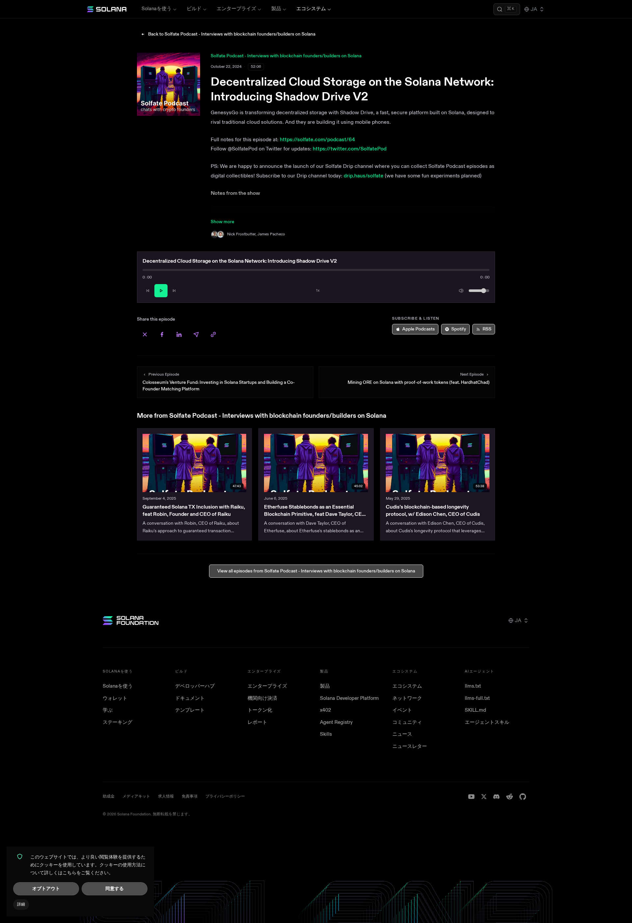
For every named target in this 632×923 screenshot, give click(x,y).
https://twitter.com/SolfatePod (349, 148)
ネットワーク (407, 698)
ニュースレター (409, 746)
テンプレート (190, 710)
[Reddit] (509, 796)
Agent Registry (336, 722)
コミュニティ (407, 722)
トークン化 (260, 710)
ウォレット (115, 698)
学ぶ (108, 710)
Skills (326, 734)
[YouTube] (471, 796)
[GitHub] (522, 796)
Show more (222, 221)
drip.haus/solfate (363, 175)
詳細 (21, 904)
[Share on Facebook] (162, 334)
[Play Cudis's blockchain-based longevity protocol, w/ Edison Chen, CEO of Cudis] (437, 463)
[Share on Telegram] (196, 334)
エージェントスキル (487, 722)
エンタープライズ (236, 9)
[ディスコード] (496, 796)
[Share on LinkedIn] (179, 334)
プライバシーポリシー (225, 796)
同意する (114, 888)
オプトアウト (46, 888)
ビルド (194, 9)
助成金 (109, 796)
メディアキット (136, 796)
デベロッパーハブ (195, 686)
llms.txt (473, 686)
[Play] (161, 290)
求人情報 (166, 796)
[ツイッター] (484, 797)
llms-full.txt (477, 698)
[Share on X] (145, 334)
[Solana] (106, 9)
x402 (325, 710)
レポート (257, 722)
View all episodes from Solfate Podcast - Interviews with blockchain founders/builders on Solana (316, 571)
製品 (276, 9)
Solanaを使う (156, 9)
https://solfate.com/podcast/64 (317, 139)
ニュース (402, 734)
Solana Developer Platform (349, 698)
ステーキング (117, 722)
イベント (402, 710)
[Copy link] (213, 334)
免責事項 (190, 796)
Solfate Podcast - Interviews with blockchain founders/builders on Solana (286, 56)
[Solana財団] (131, 620)
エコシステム (311, 9)
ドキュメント (190, 698)
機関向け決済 (262, 698)
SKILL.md (475, 710)
